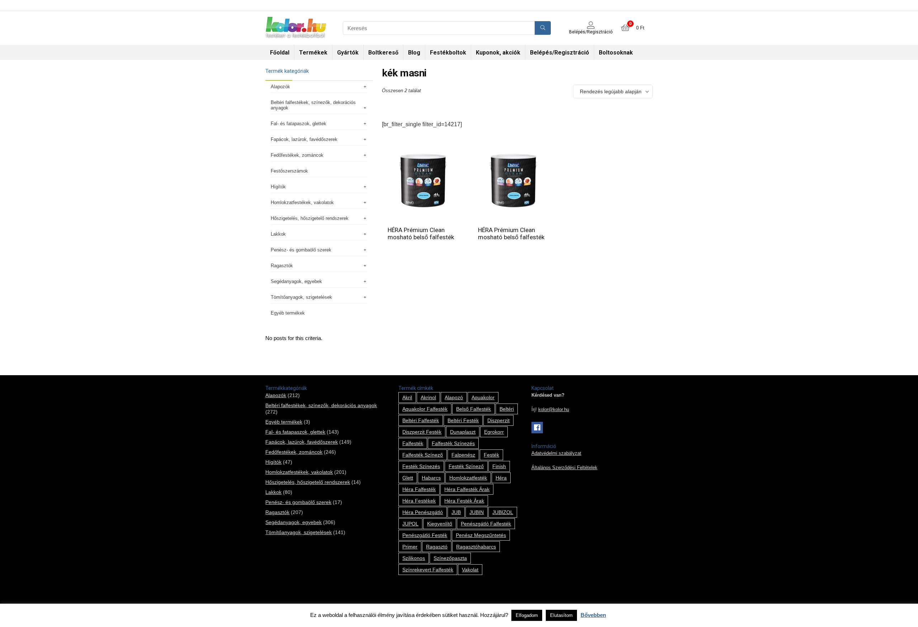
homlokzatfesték (468, 478)
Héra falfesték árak (466, 489)
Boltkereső (383, 52)
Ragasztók (282, 265)
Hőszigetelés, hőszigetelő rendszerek (310, 218)
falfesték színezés (453, 443)
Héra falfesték (419, 489)
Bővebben (593, 615)
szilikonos (413, 558)
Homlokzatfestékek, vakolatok (302, 202)
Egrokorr (494, 432)
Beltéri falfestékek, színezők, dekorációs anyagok (313, 105)
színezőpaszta (450, 558)
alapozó (454, 397)
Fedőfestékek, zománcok (297, 155)
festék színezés (421, 466)
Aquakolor (483, 397)
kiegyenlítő (439, 524)
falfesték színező (422, 455)
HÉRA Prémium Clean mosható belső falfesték (421, 233)
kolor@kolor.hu (553, 409)
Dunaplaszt (462, 432)
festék (491, 455)
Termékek (313, 52)
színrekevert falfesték (427, 569)
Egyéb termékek (288, 313)
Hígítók (278, 186)
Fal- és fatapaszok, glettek (298, 123)
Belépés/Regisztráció (559, 52)
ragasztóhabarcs (476, 547)
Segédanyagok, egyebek (296, 281)
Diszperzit (498, 420)
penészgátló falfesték (486, 524)
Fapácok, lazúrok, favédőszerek (304, 139)
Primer (409, 547)
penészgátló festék (424, 535)
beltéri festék (463, 420)
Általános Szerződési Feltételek (564, 467)
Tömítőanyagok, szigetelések (301, 297)
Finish (499, 466)
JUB (456, 512)
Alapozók (280, 86)
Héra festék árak (464, 501)
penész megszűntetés (481, 535)
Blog (414, 52)
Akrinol (428, 397)
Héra (501, 478)
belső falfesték (473, 409)
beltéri (507, 409)
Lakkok (278, 234)
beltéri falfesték (420, 420)
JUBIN (476, 512)
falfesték (412, 443)
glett (407, 478)
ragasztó (437, 547)
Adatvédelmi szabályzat (556, 453)
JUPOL (410, 524)
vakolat (470, 569)
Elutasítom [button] (561, 615)
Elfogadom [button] (527, 615)
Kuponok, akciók (498, 52)
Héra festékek (419, 501)
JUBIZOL (502, 512)
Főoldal (279, 52)
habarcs (431, 478)
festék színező (466, 466)
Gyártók (348, 52)
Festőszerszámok (289, 171)
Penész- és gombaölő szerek (301, 250)
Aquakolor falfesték (425, 409)
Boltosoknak (616, 52)
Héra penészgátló (422, 512)
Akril (407, 397)
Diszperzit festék (421, 432)
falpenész (463, 455)
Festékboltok (448, 52)
